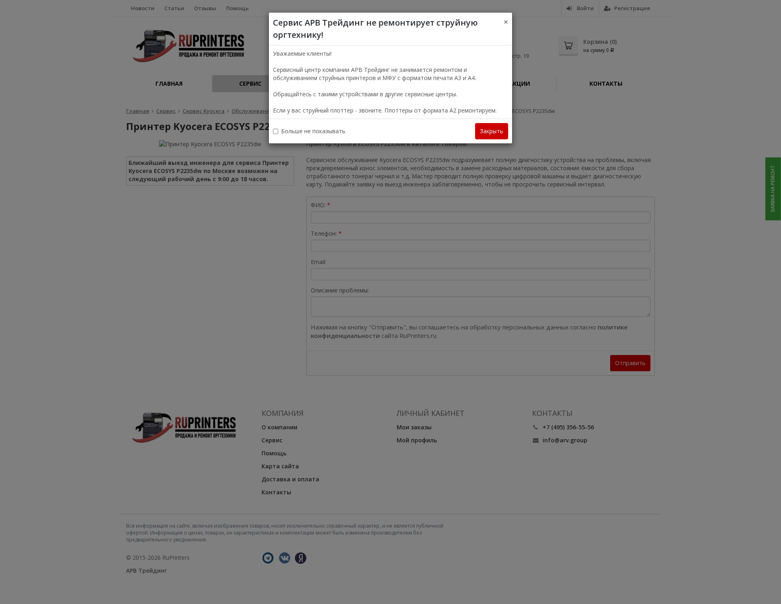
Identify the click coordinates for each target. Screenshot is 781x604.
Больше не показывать (313, 131)
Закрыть (491, 131)
